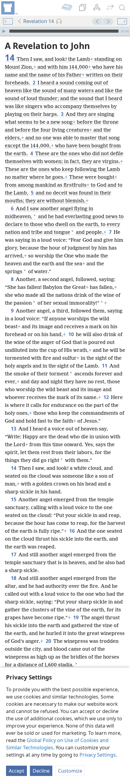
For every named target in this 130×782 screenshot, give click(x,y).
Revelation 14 (38, 21)
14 (14, 468)
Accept (16, 770)
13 (14, 428)
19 (76, 617)
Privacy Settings (98, 754)
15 (14, 499)
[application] (65, 31)
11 (105, 365)
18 (14, 578)
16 (72, 531)
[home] (9, 8)
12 (106, 397)
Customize (70, 770)
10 (71, 334)
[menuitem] (9, 8)
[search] (122, 8)
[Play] (4, 31)
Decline (41, 770)
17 (14, 554)
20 (49, 641)
